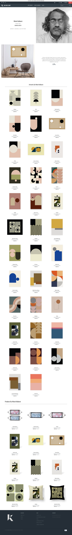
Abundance (36, 305)
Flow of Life (15, 305)
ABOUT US (22, 515)
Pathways (15, 98)
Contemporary (36, 356)
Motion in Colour (57, 279)
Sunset (57, 305)
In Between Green (15, 253)
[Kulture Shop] (6, 5)
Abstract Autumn (57, 150)
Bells (36, 98)
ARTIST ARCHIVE (37, 5)
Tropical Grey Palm (36, 415)
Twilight (15, 201)
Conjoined (36, 227)
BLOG (43, 5)
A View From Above (15, 279)
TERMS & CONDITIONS (40, 524)
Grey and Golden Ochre (57, 227)
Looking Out (36, 124)
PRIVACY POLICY (39, 522)
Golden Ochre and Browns (36, 279)
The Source (36, 253)
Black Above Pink (57, 98)
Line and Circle (57, 124)
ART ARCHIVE (30, 5)
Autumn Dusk (57, 330)
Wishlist (66, 2)
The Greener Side (15, 175)
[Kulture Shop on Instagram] (3, 2)
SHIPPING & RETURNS (40, 520)
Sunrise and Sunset (36, 150)
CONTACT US (39, 515)
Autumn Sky (36, 382)
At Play (15, 150)
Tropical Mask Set (15, 415)
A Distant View (57, 253)
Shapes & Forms (36, 201)
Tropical (57, 415)
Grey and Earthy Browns (15, 382)
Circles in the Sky (57, 356)
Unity (36, 175)
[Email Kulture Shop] (5, 2)
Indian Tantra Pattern (15, 227)
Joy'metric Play (15, 330)
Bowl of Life (36, 330)
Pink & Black (15, 124)
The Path (57, 175)
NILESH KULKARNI (15, 110)
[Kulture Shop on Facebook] (1, 2)
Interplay (57, 201)
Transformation (15, 356)
